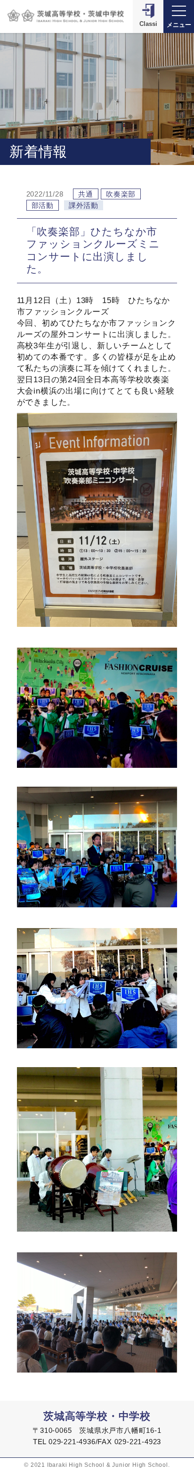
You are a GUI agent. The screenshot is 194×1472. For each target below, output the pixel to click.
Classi (148, 23)
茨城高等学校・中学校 (97, 1416)
